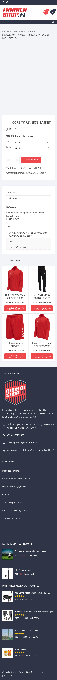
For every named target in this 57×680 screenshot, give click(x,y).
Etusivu (6, 31)
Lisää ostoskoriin (31, 160)
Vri (7, 141)
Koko (8, 146)
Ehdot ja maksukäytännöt (15, 510)
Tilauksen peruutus (11, 502)
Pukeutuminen (18, 31)
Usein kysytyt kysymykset (14, 486)
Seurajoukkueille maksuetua (16, 478)
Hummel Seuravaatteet (26, 172)
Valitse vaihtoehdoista (14, 308)
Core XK (22, 34)
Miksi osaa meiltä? (11, 470)
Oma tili (6, 494)
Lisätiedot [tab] (13, 198)
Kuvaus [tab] (11, 192)
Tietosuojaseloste (11, 518)
